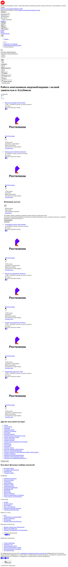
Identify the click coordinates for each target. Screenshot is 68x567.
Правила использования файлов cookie (29, 10)
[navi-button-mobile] (2, 35)
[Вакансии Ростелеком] (35, 122)
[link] (3, 27)
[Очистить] (3, 56)
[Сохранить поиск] (2, 60)
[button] (2, 30)
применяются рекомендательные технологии (33, 553)
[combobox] (8, 52)
